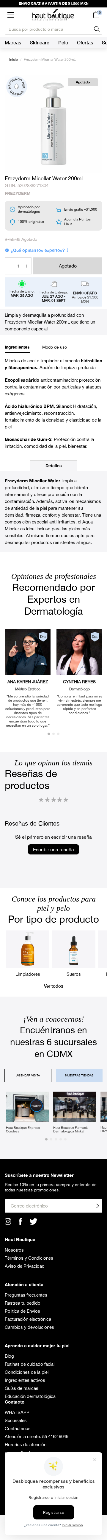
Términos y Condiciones (29, 1258)
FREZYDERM (18, 193)
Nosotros (14, 1249)
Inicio (13, 60)
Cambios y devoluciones (29, 1327)
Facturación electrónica (28, 1319)
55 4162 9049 (55, 1436)
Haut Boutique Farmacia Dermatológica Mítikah (70, 1129)
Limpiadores (27, 974)
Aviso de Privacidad (25, 1266)
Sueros (74, 974)
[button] (10, 14)
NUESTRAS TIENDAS (79, 1075)
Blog (9, 1356)
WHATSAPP (17, 1412)
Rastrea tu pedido (22, 1303)
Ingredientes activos (25, 1380)
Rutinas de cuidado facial (29, 1364)
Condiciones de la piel (26, 1372)
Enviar (97, 1205)
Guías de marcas (21, 1388)
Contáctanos (18, 1428)
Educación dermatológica (30, 1396)
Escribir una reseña (53, 849)
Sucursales (16, 1420)
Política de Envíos (22, 1311)
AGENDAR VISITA (28, 1075)
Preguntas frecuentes (26, 1294)
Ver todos (53, 986)
